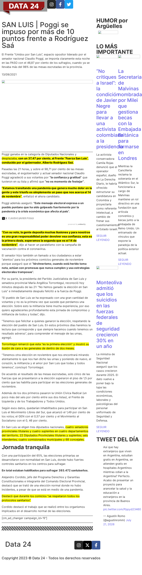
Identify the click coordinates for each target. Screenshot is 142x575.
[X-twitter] (87, 545)
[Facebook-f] (60, 4)
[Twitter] (69, 4)
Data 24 (18, 544)
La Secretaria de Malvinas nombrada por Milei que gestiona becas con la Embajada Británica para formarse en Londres (130, 114)
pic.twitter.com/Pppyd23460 (122, 509)
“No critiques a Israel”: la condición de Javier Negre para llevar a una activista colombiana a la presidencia (109, 109)
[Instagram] (51, 4)
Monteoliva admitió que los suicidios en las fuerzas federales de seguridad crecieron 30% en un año (109, 314)
